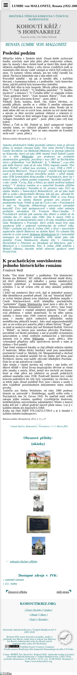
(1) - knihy (11, 583)
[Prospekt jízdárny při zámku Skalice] (38, 481)
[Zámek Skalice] (38, 459)
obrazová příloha (17, 591)
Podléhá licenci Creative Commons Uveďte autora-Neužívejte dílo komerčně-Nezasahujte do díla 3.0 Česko (38, 648)
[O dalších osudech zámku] (38, 503)
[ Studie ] (47, 610)
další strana (63, 591)
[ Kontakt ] (42, 619)
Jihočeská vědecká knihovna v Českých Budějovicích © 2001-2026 (29, 631)
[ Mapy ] (43, 614)
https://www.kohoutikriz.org (38, 661)
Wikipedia (27, 156)
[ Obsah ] (34, 614)
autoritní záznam (14, 579)
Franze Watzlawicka (30, 304)
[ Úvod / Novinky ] (34, 610)
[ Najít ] (33, 619)
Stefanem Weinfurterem (43, 234)
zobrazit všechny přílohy (24, 561)
